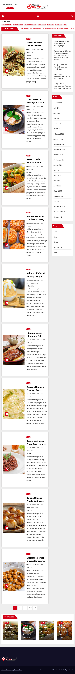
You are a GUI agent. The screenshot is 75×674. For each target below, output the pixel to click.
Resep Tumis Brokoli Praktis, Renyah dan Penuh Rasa (61, 67)
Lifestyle (56, 237)
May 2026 (57, 118)
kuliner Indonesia (6, 24)
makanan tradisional (30, 24)
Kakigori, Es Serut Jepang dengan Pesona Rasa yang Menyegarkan (62, 86)
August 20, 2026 (34, 394)
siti (44, 106)
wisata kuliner (42, 24)
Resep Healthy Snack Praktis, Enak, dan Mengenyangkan (61, 44)
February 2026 (59, 134)
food (65, 24)
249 (30, 608)
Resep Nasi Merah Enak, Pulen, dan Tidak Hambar (35, 444)
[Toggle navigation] (38, 16)
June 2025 (57, 175)
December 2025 (59, 144)
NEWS (58, 670)
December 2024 (59, 207)
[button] (72, 16)
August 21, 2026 (34, 166)
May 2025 (57, 181)
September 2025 (59, 160)
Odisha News (18, 670)
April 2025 (57, 186)
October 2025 (58, 155)
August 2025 (58, 165)
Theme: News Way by (7, 670)
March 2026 (58, 129)
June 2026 (57, 113)
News (56, 242)
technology (50, 24)
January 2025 (58, 201)
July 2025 (57, 170)
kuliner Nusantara (18, 24)
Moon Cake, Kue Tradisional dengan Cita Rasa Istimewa (36, 219)
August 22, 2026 (34, 49)
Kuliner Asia (58, 24)
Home (42, 670)
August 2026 (58, 103)
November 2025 (59, 149)
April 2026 (57, 123)
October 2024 (58, 217)
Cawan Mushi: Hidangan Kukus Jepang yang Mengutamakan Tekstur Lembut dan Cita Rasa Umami (62, 55)
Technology (58, 247)
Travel (56, 252)
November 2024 (59, 212)
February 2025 (59, 196)
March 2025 (58, 191)
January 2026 (58, 139)
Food (28, 38)
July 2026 (57, 108)
